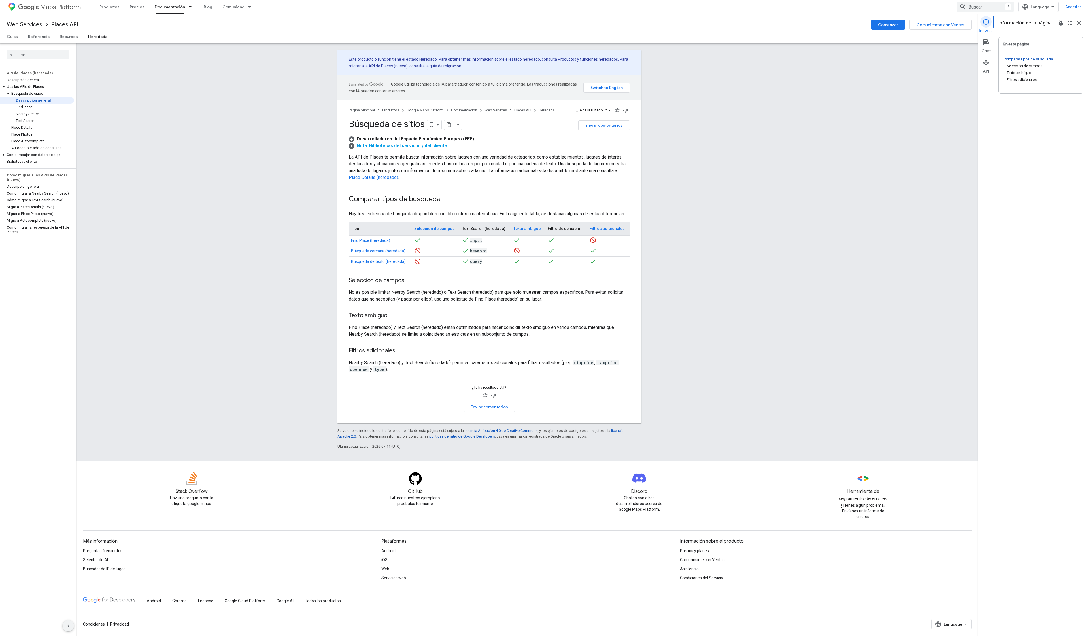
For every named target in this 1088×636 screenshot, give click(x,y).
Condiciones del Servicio (701, 578)
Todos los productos (323, 601)
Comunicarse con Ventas (940, 24)
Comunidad (233, 6)
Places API (64, 24)
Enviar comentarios (604, 125)
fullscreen (1069, 23)
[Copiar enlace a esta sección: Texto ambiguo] (393, 315)
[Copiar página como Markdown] (449, 125)
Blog (208, 6)
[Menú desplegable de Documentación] (192, 7)
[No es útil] (625, 110)
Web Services (24, 24)
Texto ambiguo (527, 228)
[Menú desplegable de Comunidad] (251, 7)
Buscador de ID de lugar (104, 569)
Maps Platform (60, 7)
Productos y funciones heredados (588, 59)
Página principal (362, 110)
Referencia (39, 36)
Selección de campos (434, 228)
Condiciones (94, 624)
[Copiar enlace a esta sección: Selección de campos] (410, 280)
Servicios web (393, 578)
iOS (384, 559)
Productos (109, 6)
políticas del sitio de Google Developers (462, 436)
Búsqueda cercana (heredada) (378, 251)
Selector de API (96, 559)
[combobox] (985, 7)
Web (385, 569)
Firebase (205, 601)
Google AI (285, 601)
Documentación (170, 6)
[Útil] (617, 110)
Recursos (69, 36)
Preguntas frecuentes (102, 550)
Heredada (97, 36)
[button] (37, 86)
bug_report (1060, 23)
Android (388, 550)
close (1079, 23)
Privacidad (119, 624)
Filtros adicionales (607, 228)
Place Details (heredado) (373, 177)
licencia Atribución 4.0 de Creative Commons (501, 430)
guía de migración (445, 66)
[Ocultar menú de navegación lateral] (68, 625)
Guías (12, 36)
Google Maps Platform (425, 110)
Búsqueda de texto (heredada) (378, 261)
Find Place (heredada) (370, 240)
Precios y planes (694, 550)
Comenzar (888, 24)
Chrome (179, 601)
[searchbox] (38, 54)
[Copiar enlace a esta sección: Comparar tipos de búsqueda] (446, 199)
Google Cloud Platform (245, 601)
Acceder (1073, 7)
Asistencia (689, 569)
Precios (137, 6)
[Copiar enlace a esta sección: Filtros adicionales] (401, 351)
